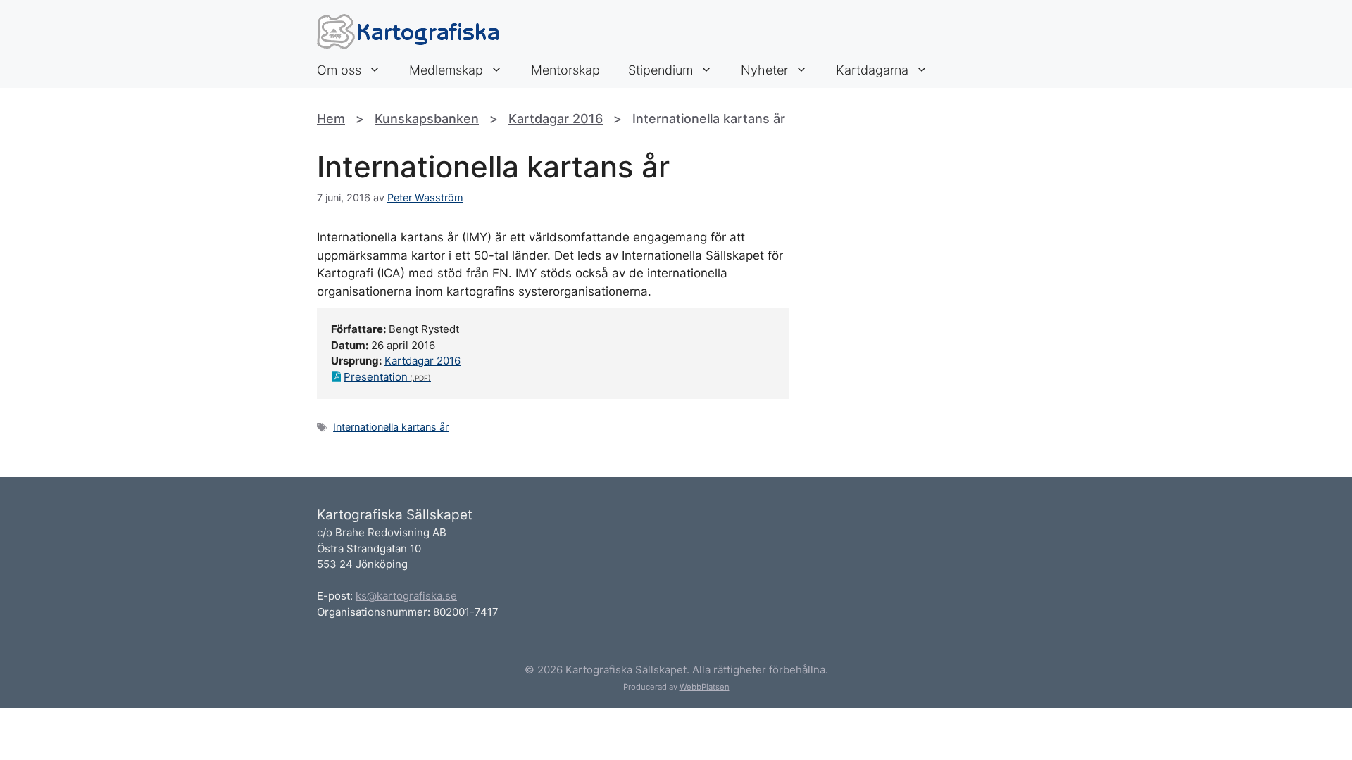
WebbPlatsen (705, 687)
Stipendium (660, 70)
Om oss (339, 70)
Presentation (376, 377)
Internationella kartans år (391, 427)
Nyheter (764, 70)
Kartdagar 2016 (555, 118)
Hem (331, 118)
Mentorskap (565, 70)
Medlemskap (446, 70)
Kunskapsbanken (427, 118)
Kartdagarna (872, 70)
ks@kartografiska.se (406, 595)
